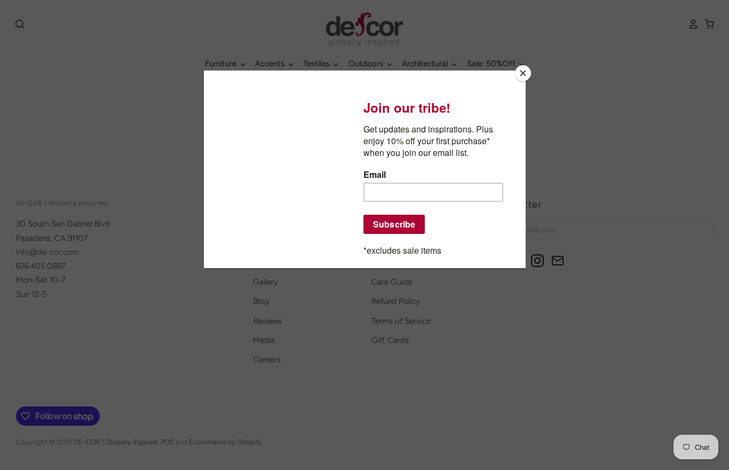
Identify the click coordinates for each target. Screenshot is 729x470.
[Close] (523, 73)
